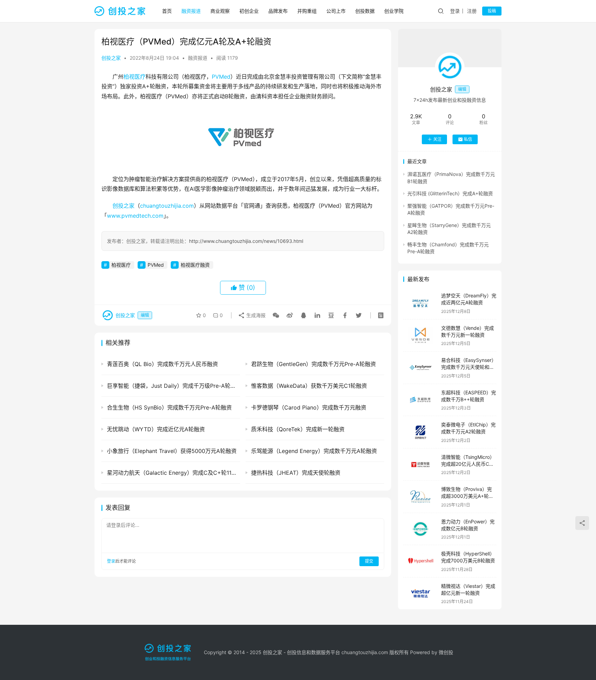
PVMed (221, 76)
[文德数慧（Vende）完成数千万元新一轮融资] (420, 335)
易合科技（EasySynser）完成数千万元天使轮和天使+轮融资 (468, 366)
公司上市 (336, 11)
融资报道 (191, 11)
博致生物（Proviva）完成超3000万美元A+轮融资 (467, 495)
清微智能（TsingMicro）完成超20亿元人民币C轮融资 (468, 463)
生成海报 (255, 315)
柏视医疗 (134, 76)
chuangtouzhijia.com (167, 205)
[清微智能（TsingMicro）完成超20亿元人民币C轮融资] (420, 464)
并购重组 (307, 11)
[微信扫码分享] (276, 315)
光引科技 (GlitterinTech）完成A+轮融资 (450, 193)
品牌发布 (278, 11)
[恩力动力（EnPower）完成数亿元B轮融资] (420, 529)
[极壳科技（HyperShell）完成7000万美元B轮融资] (420, 561)
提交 (369, 561)
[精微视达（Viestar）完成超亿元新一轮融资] (420, 593)
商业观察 (220, 11)
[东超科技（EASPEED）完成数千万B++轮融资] (420, 400)
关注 (437, 139)
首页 (167, 11)
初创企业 (249, 11)
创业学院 (394, 11)
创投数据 (365, 11)
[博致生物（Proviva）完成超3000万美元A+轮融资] (420, 496)
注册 (472, 11)
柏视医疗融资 (195, 265)
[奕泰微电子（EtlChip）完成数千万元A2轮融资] (420, 432)
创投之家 (111, 58)
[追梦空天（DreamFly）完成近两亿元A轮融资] (420, 303)
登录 (455, 11)
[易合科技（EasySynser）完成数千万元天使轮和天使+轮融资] (420, 367)
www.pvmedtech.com (135, 215)
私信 (468, 139)
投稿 (492, 10)
